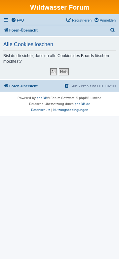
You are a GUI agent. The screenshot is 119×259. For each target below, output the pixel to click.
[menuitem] (17, 20)
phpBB (42, 98)
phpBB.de (82, 104)
